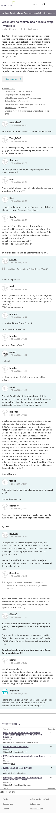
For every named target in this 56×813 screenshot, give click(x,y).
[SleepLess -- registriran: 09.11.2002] (5, 574)
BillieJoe (13, 411)
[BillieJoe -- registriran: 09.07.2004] (5, 413)
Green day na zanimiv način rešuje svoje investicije (27, 24)
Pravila (5, 799)
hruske (13, 336)
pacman (13, 533)
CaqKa (12, 217)
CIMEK (13, 259)
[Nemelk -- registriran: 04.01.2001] (5, 661)
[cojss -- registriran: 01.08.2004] (5, 388)
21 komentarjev (10, 79)
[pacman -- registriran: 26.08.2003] (5, 535)
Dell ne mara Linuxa (13, 91)
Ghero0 (13, 614)
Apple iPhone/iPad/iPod (28, 742)
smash (12, 352)
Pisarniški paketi (25, 785)
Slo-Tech (6, 35)
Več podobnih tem (7, 791)
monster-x (7, 782)
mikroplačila (46, 71)
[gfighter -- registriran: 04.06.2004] (5, 315)
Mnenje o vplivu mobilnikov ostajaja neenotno (23, 110)
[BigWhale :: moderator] (5, 692)
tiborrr (12, 480)
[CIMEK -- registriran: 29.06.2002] (5, 261)
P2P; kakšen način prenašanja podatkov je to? (24, 757)
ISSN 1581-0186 (36, 808)
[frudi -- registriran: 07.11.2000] (5, 288)
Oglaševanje (35, 804)
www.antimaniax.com (11, 498)
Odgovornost (8, 804)
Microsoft (14, 505)
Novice (14, 742)
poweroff (6, 749)
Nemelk (13, 659)
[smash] (5, 353)
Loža (13, 763)
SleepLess (14, 573)
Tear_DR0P (15, 138)
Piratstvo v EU (10, 107)
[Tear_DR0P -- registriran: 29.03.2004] (5, 140)
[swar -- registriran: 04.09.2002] (5, 180)
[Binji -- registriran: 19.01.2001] (5, 199)
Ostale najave (33, 29)
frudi (11, 286)
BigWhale (14, 690)
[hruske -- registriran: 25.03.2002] (5, 337)
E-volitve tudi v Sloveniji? (16, 746)
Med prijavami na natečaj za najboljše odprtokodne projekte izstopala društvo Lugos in (22, 734)
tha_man (13, 160)
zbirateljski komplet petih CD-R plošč (19, 47)
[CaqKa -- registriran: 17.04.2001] (5, 218)
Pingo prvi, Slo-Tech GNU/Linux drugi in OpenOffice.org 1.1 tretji (22, 778)
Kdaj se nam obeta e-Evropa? (17, 767)
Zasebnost (22, 752)
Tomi (5, 770)
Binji (11, 198)
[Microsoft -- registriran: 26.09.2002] (5, 507)
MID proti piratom (12, 94)
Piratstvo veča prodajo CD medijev (19, 104)
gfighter (13, 314)
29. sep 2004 (13, 29)
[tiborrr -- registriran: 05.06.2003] (5, 482)
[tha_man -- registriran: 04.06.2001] (5, 161)
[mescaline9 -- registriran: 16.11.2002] (5, 124)
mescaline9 (15, 122)
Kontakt (6, 808)
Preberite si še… (8, 88)
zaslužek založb (19, 41)
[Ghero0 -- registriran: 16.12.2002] (5, 616)
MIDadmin (7, 739)
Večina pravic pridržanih (39, 799)
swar (11, 179)
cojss (12, 387)
